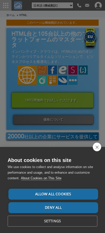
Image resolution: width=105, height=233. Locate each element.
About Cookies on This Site (41, 178)
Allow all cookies (53, 194)
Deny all (53, 207)
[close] (97, 147)
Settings (52, 221)
